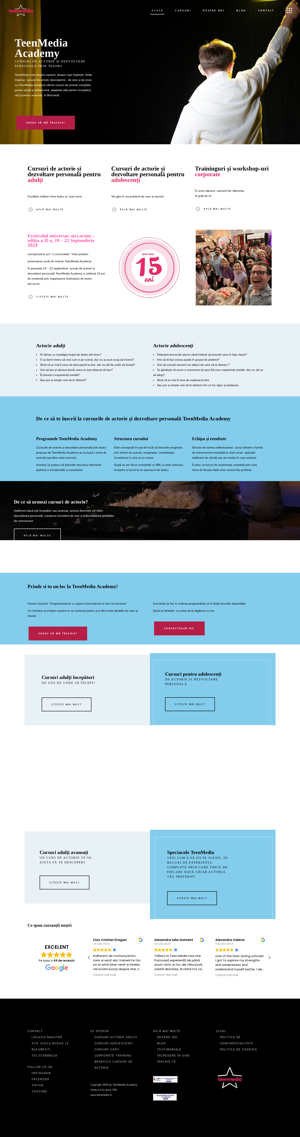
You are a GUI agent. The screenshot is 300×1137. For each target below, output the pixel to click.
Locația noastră (47, 1037)
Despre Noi (167, 1037)
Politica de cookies (238, 1049)
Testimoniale (169, 1049)
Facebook (41, 1079)
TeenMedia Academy (69, 273)
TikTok (38, 1085)
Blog (161, 1043)
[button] (269, 957)
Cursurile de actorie (48, 447)
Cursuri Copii (107, 1049)
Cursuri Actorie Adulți (116, 1037)
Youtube (39, 1091)
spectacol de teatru (156, 470)
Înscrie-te (166, 1061)
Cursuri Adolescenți (113, 1043)
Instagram (41, 1073)
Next (278, 267)
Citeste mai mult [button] (96, 975)
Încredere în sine (173, 1055)
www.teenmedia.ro (101, 1094)
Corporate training (113, 1055)
